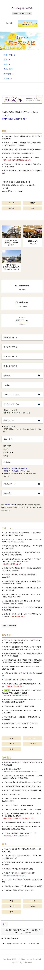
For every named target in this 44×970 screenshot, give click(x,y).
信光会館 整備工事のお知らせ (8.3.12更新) (19, 727)
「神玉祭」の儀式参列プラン (14, 471)
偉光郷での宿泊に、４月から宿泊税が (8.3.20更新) (21, 723)
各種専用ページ (8, 504)
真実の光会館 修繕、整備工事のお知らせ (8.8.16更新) (22, 149)
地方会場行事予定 (10, 356)
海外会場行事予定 (10, 366)
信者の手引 (8, 493)
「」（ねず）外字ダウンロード (14, 943)
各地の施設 (8, 69)
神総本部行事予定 (10, 337)
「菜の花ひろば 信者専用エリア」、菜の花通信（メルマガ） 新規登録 (22, 931)
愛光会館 (6, 446)
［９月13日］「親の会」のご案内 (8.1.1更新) (18, 805)
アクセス (7, 78)
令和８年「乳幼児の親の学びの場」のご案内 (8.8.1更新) (23, 790)
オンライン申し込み (11, 404)
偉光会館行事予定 (10, 347)
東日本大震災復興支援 (9, 938)
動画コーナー (9, 420)
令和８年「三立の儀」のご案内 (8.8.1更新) (18, 869)
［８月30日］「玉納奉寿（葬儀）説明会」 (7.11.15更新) (22, 786)
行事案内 (11, 208)
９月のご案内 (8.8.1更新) (12, 794)
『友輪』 (7, 385)
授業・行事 (9, 55)
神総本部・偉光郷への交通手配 (15, 468)
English (9, 23)
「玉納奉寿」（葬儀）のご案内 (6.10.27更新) (19, 890)
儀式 (6, 64)
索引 (4, 924)
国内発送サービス (10, 484)
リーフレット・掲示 (11, 394)
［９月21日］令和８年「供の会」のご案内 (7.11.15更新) (22, 809)
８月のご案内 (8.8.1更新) (12, 769)
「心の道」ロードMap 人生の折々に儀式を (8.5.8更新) (23, 886)
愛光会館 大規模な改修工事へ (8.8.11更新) (19, 153)
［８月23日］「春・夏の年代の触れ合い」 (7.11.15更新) (22, 782)
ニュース (11, 203)
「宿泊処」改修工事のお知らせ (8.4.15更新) (19, 706)
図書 (6, 60)
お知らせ (33, 203)
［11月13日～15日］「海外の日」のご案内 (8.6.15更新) (22, 822)
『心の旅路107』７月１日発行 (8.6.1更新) (18, 679)
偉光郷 (6, 456)
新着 (11, 738)
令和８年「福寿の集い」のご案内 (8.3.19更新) (19, 873)
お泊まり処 (7, 452)
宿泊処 (6, 449)
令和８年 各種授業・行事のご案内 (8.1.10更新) (20, 833)
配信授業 (7, 375)
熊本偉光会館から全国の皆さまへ (14, 119)
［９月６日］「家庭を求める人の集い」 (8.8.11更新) (21, 157)
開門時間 (8, 74)
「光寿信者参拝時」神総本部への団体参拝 (19, 473)
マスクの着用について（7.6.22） (13, 191)
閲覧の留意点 (34, 943)
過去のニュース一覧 (9, 625)
